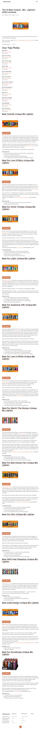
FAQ (12, 720)
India (22, 722)
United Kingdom (24, 716)
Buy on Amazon (6, 133)
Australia (23, 720)
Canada (22, 718)
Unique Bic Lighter (7, 51)
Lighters (17, 14)
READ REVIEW (5, 53)
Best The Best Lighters (29, 40)
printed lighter (20, 247)
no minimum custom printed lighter (21, 197)
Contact (13, 722)
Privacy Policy (14, 716)
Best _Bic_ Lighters (18, 40)
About (13, 718)
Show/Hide (13, 44)
